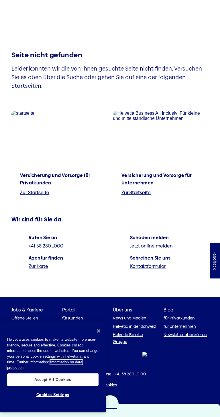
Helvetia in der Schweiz (134, 326)
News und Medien (129, 318)
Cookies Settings (53, 395)
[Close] (98, 331)
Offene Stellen (24, 318)
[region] (53, 367)
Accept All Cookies (52, 379)
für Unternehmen (180, 326)
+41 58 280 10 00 (130, 374)
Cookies (109, 385)
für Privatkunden (179, 318)
